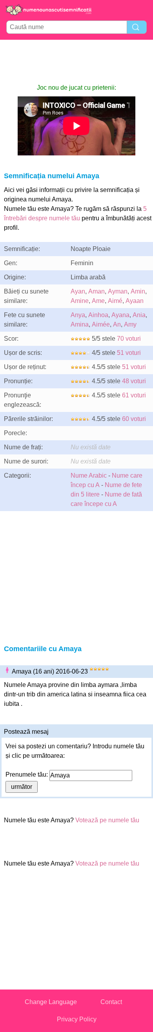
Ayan (78, 291)
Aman (96, 291)
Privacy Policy (77, 1019)
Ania (139, 315)
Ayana (120, 315)
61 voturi (134, 395)
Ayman (118, 291)
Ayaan (135, 300)
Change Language (51, 1002)
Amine (80, 300)
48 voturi (134, 381)
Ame (98, 300)
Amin (138, 291)
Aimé (115, 300)
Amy (130, 324)
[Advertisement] (76, 61)
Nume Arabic (89, 475)
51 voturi (129, 352)
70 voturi (129, 338)
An (117, 324)
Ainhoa (98, 315)
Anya (78, 315)
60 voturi (134, 418)
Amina (80, 324)
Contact (111, 1002)
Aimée (101, 324)
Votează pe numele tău (107, 820)
